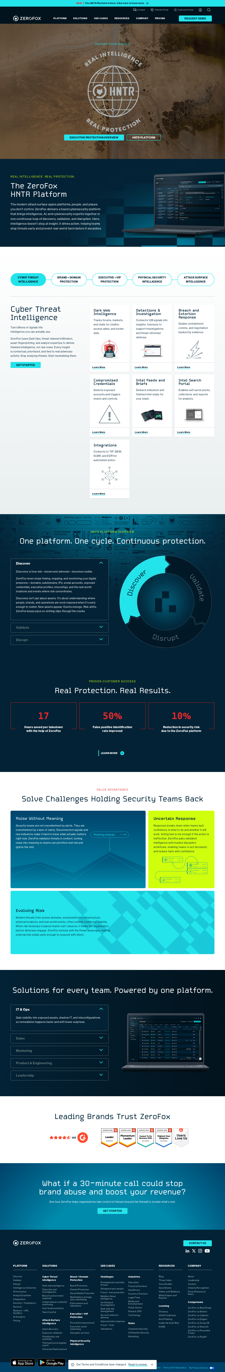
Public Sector (135, 1307)
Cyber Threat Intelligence (50, 1278)
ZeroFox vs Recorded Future (199, 1331)
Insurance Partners (138, 1294)
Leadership (193, 1280)
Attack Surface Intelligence (51, 1322)
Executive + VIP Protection (79, 1315)
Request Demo (195, 18)
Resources (121, 18)
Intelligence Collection (24, 1288)
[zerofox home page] (27, 18)
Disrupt (17, 1284)
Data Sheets (165, 1288)
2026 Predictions (167, 1315)
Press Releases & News (197, 1292)
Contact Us (197, 1243)
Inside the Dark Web (169, 1323)
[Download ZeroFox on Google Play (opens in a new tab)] (52, 1362)
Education (133, 1282)
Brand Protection (78, 1285)
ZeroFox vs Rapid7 (197, 1337)
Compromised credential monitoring (54, 1303)
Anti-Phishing (165, 1319)
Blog (161, 1276)
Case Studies (165, 1284)
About (191, 1276)
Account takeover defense (110, 1316)
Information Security (138, 1332)
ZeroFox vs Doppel (197, 1319)
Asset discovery (50, 1329)
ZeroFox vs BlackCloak (199, 1308)
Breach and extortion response (53, 1297)
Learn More (98, 367)
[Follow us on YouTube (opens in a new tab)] (207, 1251)
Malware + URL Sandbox (21, 1311)
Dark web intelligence (53, 1285)
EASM (162, 1327)
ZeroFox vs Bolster (197, 1311)
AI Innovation (19, 1291)
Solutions (80, 18)
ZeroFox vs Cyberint (198, 1315)
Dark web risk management (107, 1310)
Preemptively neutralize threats (113, 1283)
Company (142, 18)
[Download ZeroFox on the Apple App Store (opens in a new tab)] (23, 1362)
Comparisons (195, 1302)
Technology (134, 1315)
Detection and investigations (49, 1290)
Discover (17, 1276)
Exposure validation (52, 1333)
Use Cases (101, 18)
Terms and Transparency (175, 1368)
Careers (192, 1284)
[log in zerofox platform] (200, 10)
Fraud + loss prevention (112, 1292)
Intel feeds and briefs (53, 1308)
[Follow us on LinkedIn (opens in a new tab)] (187, 1251)
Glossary (163, 1311)
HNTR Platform (143, 137)
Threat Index (165, 1280)
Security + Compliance (24, 1303)
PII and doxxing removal (82, 1323)
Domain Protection (79, 1289)
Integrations (19, 1299)
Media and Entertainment (135, 1302)
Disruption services (79, 1333)
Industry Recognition (198, 1288)
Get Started (25, 365)
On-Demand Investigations (108, 1303)
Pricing (160, 18)
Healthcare (134, 1290)
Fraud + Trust (107, 1325)
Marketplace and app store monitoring (81, 1298)
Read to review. (137, 1364)
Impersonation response (113, 1321)
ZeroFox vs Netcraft (198, 1327)
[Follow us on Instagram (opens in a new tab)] (200, 1251)
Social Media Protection (82, 1293)
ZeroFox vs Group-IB (198, 1323)
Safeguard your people (112, 1288)
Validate (17, 1280)
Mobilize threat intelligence (108, 1297)
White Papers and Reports (168, 1296)
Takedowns (106, 1329)
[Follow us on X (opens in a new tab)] (194, 1251)
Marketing (133, 1336)
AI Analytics (19, 1317)
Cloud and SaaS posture (54, 1349)
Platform (60, 18)
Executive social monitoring (78, 1327)
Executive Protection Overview (94, 137)
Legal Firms (134, 1297)
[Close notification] (152, 1365)
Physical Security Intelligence (80, 1343)
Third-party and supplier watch (54, 1344)
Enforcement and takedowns (79, 1304)
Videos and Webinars (169, 1291)
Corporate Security (138, 1329)
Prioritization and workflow (50, 1337)
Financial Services (137, 1286)
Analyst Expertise (22, 1295)
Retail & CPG (135, 1311)
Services (17, 1307)
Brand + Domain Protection (79, 1278)
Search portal (49, 1312)
